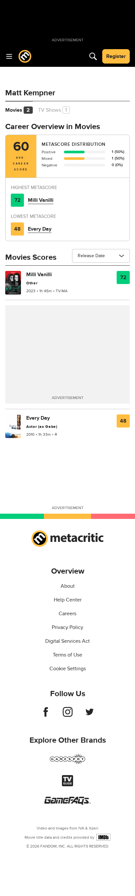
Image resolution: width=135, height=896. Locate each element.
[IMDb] (103, 837)
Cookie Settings (67, 668)
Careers (67, 613)
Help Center (68, 600)
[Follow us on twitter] (89, 715)
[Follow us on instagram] (67, 715)
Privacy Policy (67, 627)
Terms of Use (67, 655)
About (68, 586)
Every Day (39, 229)
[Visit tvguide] (67, 784)
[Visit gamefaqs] (67, 803)
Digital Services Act (67, 641)
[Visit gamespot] (67, 763)
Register (116, 56)
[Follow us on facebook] (45, 715)
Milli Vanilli (40, 200)
